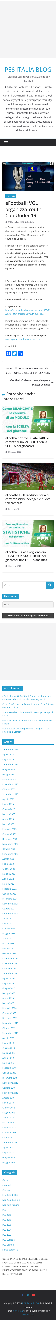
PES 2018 (6, 1214)
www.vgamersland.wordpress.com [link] (22, 339)
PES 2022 (6, 1234)
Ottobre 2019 (9, 1028)
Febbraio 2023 (9, 829)
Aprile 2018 (8, 1117)
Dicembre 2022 (9, 839)
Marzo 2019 (8, 1062)
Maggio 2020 (8, 993)
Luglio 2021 (8, 923)
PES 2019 (6, 1219)
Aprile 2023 (8, 819)
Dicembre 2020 (9, 958)
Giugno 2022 (8, 868)
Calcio (5, 1180)
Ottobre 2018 (9, 1087)
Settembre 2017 (10, 1142)
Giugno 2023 (8, 809)
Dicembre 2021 (9, 898)
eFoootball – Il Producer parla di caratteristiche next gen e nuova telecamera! (27, 499)
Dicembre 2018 (9, 1077)
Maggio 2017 (8, 1162)
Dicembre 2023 (9, 779)
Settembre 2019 (10, 1033)
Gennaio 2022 (9, 893)
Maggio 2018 (8, 1112)
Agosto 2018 (8, 1097)
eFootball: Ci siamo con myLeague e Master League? (30, 382)
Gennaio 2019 (9, 1072)
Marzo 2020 (8, 1003)
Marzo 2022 (8, 883)
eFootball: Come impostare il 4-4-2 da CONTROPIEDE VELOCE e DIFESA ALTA (28, 371)
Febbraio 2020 (9, 1008)
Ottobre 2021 (9, 908)
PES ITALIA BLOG (28, 69)
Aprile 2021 (8, 938)
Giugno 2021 (8, 928)
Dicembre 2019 (9, 1018)
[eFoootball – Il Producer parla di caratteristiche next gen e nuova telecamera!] (28, 465)
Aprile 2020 (8, 998)
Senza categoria (10, 1249)
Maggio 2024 (8, 774)
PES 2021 (6, 1229)
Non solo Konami (10, 1204)
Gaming (6, 1190)
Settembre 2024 (10, 764)
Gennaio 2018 (9, 1132)
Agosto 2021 (8, 918)
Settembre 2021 (10, 913)
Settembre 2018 (10, 1092)
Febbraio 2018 (9, 1127)
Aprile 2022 (8, 878)
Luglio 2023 (8, 804)
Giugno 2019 (8, 1048)
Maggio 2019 (8, 1052)
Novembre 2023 (10, 784)
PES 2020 (6, 1224)
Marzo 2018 (8, 1122)
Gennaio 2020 (9, 1013)
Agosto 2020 (8, 978)
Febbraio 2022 (9, 888)
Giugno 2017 (8, 1157)
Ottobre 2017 (9, 1137)
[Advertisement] (28, 29)
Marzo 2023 (8, 824)
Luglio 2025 (8, 759)
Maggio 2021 (8, 933)
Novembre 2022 (10, 844)
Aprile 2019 (8, 1057)
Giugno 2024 (8, 769)
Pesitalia (30, 222)
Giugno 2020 (8, 988)
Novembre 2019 (10, 1023)
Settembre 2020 (10, 973)
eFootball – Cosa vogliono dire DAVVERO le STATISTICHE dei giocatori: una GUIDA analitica (26, 556)
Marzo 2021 (8, 943)
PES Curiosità (9, 1239)
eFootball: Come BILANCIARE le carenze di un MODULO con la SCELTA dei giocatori (27, 442)
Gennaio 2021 (9, 953)
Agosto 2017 (8, 1147)
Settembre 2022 (10, 853)
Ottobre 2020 (9, 968)
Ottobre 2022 (9, 848)
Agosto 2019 (8, 1038)
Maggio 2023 (8, 814)
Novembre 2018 (10, 1082)
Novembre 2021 (10, 903)
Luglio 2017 (8, 1152)
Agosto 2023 (8, 799)
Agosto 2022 (8, 858)
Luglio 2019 (8, 1043)
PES (4, 1209)
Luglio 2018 (8, 1102)
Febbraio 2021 (9, 948)
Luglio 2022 (8, 863)
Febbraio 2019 (9, 1067)
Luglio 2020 (8, 983)
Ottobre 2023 (9, 789)
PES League (8, 1244)
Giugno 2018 (8, 1107)
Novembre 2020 (10, 963)
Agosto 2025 (8, 754)
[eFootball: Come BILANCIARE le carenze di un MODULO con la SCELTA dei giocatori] (28, 408)
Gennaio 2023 (9, 834)
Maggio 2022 (8, 873)
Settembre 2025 (10, 749)
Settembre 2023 (10, 794)
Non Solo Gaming (11, 1199)
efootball (11, 196)
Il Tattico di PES (10, 1195)
